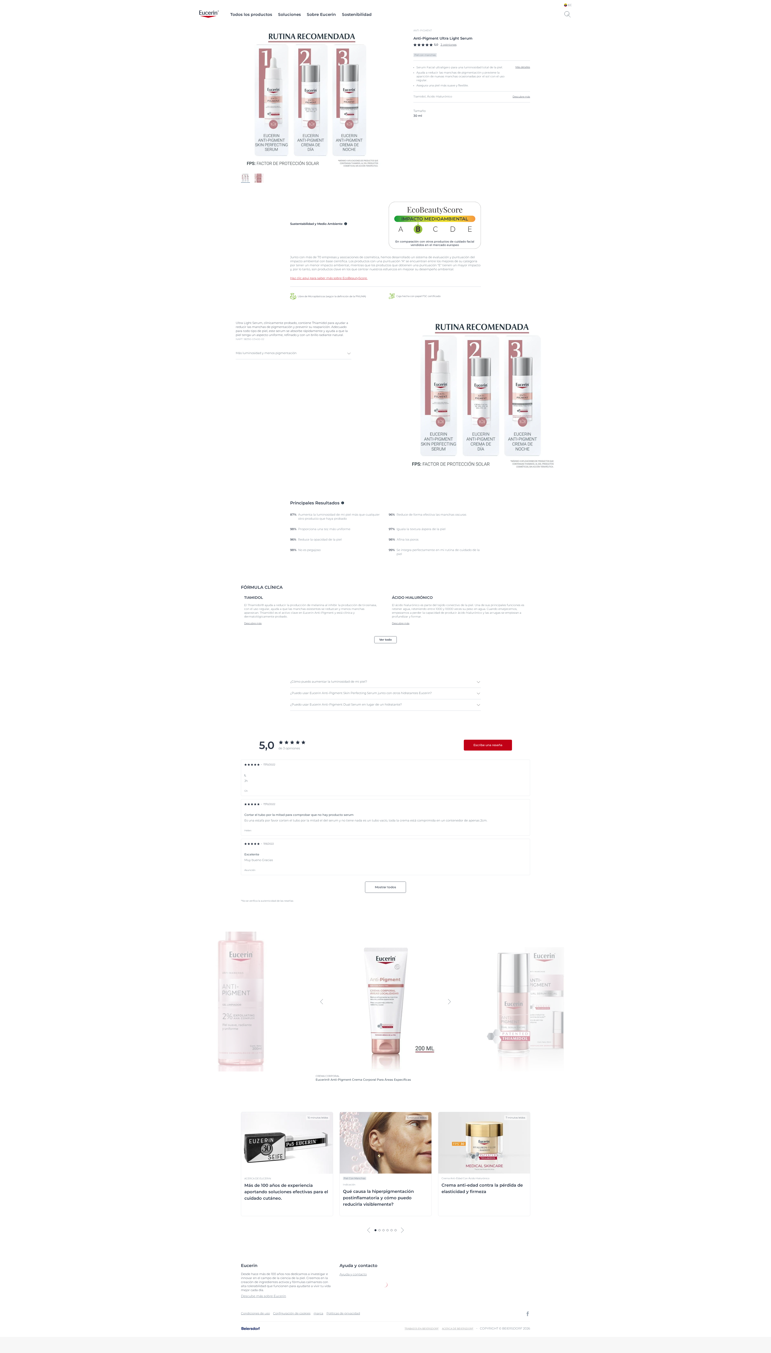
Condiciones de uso (255, 1313)
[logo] (209, 14)
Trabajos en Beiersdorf (422, 1328)
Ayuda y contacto (353, 1274)
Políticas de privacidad (343, 1313)
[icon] (527, 1313)
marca (318, 1313)
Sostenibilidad (357, 14)
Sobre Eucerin (321, 14)
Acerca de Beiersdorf (457, 1328)
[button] (293, 353)
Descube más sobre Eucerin (263, 1296)
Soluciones (289, 14)
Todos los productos (251, 14)
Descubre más (521, 96)
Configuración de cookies (291, 1313)
